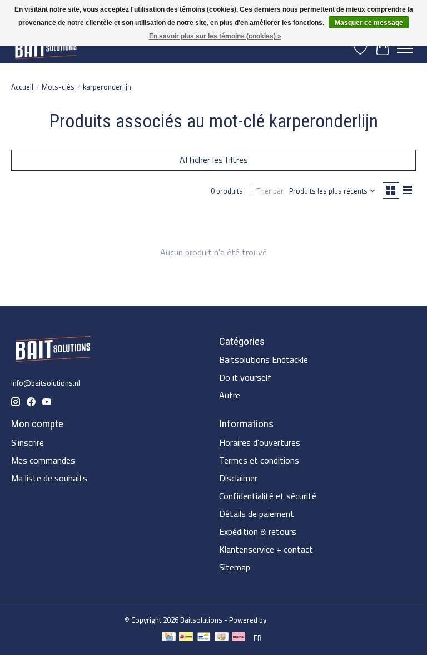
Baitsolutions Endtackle (263, 359)
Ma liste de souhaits (49, 478)
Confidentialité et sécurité (267, 496)
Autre (229, 395)
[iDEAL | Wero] (186, 638)
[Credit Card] (169, 638)
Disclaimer (238, 478)
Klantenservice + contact (266, 549)
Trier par (270, 190)
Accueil (22, 86)
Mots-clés (58, 86)
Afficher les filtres (214, 159)
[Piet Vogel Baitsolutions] (45, 48)
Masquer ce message (369, 23)
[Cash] (222, 638)
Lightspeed (285, 620)
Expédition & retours (257, 531)
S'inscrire (27, 442)
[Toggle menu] (405, 48)
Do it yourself (245, 377)
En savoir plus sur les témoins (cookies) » (215, 36)
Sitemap (234, 567)
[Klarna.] (238, 638)
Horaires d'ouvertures (259, 442)
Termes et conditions (259, 460)
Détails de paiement (256, 513)
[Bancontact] (204, 638)
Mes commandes (43, 460)
